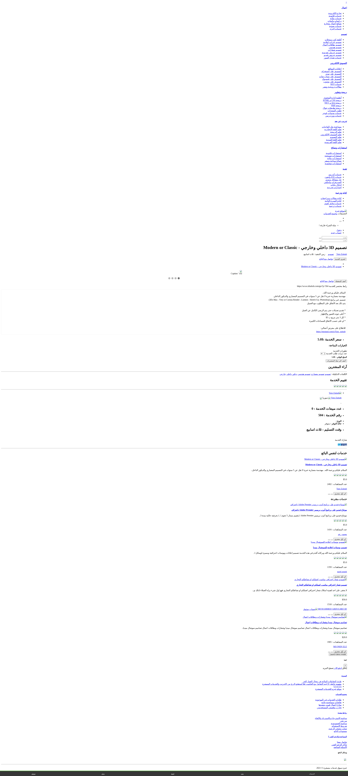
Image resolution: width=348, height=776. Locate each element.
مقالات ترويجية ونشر (332, 87)
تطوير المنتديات (334, 110)
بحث (242, 774)
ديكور (294, 374)
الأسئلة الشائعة (340, 747)
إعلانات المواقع (334, 69)
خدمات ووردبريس (333, 116)
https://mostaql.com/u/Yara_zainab (331, 331)
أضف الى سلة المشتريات (336, 361)
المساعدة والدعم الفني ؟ (337, 737)
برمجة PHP (336, 105)
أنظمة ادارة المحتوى (332, 98)
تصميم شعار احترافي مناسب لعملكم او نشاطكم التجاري (321, 585)
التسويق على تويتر (333, 74)
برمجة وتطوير (341, 92)
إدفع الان (337, 668)
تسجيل (33, 774)
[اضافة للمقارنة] (329, 494)
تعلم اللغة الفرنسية (332, 142)
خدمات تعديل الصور (332, 58)
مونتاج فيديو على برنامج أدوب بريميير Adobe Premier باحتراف (319, 510)
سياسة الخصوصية (339, 723)
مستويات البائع (340, 731)
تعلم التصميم (335, 137)
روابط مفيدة (342, 713)
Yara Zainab (341, 254)
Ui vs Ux (337, 686)
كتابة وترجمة (341, 193)
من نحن (343, 721)
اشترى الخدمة (340, 259)
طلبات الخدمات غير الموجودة (328, 700)
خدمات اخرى (335, 29)
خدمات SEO (335, 84)
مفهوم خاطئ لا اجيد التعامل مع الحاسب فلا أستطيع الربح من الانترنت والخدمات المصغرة (301, 684)
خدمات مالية (335, 18)
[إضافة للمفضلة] (332, 494)
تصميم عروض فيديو (332, 55)
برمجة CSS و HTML (332, 100)
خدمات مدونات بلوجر (331, 113)
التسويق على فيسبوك (331, 79)
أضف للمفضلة (340, 281)
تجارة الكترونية (334, 13)
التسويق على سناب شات (330, 76)
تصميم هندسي (335, 47)
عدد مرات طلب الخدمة (336, 353)
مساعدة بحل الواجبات (331, 127)
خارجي (282, 374)
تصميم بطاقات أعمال (331, 45)
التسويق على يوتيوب (332, 81)
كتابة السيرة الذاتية (333, 201)
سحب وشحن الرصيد (338, 728)
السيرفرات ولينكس (332, 182)
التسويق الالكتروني (338, 63)
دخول (338, 230)
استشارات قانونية (333, 153)
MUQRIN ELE (340, 646)
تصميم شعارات (334, 50)
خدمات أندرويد (335, 174)
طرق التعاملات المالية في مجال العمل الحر (322, 681)
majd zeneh (342, 572)
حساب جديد (336, 233)
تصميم (344, 34)
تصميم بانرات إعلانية (332, 42)
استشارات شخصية (333, 163)
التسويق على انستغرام (331, 71)
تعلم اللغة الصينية (333, 140)
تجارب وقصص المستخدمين (329, 707)
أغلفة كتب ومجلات (333, 39)
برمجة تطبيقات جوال (332, 108)
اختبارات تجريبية (334, 187)
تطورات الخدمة (340, 351)
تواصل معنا (342, 742)
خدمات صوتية (335, 26)
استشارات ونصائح (339, 148)
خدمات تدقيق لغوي (332, 203)
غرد (339, 445)
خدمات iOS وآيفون (333, 177)
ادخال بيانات (336, 185)
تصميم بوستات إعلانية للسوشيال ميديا (330, 547)
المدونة (344, 676)
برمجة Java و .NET (332, 103)
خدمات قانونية (335, 16)
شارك (344, 445)
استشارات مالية (334, 158)
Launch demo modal (338, 654)
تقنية (345, 169)
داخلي (289, 374)
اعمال (344, 8)
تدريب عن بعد (341, 121)
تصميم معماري (317, 374)
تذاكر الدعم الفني (339, 745)
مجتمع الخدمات (341, 694)
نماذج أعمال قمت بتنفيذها (330, 705)
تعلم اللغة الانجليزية (332, 129)
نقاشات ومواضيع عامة (331, 702)
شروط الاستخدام (339, 726)
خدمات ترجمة (335, 206)
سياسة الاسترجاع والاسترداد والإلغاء (331, 718)
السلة (172, 774)
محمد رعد (342, 534)
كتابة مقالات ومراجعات (331, 198)
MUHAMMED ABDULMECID (332, 609)
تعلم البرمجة (335, 132)
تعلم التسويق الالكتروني (330, 134)
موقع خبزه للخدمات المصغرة (328, 689)
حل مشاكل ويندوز (333, 180)
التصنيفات (312, 774)
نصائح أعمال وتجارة (332, 23)
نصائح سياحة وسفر (332, 161)
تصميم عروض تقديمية (331, 52)
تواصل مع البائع (326, 259)
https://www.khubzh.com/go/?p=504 (312, 286)
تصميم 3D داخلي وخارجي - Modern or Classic (321, 266)
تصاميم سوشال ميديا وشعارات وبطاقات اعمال (326, 622)
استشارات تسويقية (333, 156)
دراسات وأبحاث (334, 21)
